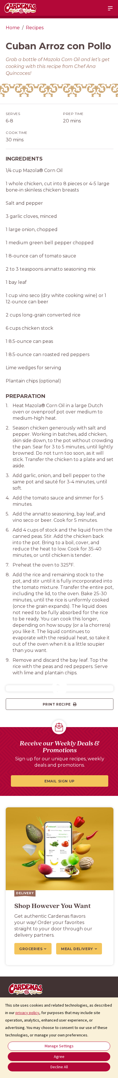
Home (13, 27)
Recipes (35, 27)
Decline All (59, 1066)
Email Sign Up (59, 781)
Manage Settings (59, 1045)
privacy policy (27, 1012)
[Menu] (110, 8)
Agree (59, 1056)
